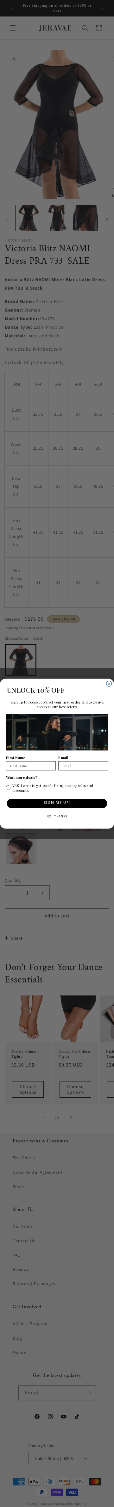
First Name (15, 757)
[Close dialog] (109, 683)
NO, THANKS (57, 817)
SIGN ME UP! (57, 803)
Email (63, 757)
